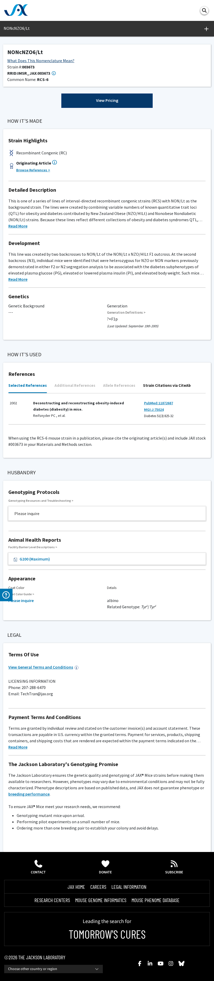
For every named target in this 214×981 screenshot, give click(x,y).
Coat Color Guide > (21, 594)
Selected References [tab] (27, 385)
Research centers (52, 900)
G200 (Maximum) (35, 559)
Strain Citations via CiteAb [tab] (167, 385)
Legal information (128, 887)
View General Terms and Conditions (40, 667)
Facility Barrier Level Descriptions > (32, 547)
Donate (105, 872)
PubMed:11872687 (158, 403)
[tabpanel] (107, 411)
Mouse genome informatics (100, 900)
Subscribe (174, 872)
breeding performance (29, 794)
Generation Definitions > (126, 312)
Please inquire (21, 600)
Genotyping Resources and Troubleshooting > (40, 501)
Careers (98, 887)
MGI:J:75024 (154, 409)
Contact (38, 872)
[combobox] (53, 969)
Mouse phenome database (156, 900)
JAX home (76, 887)
